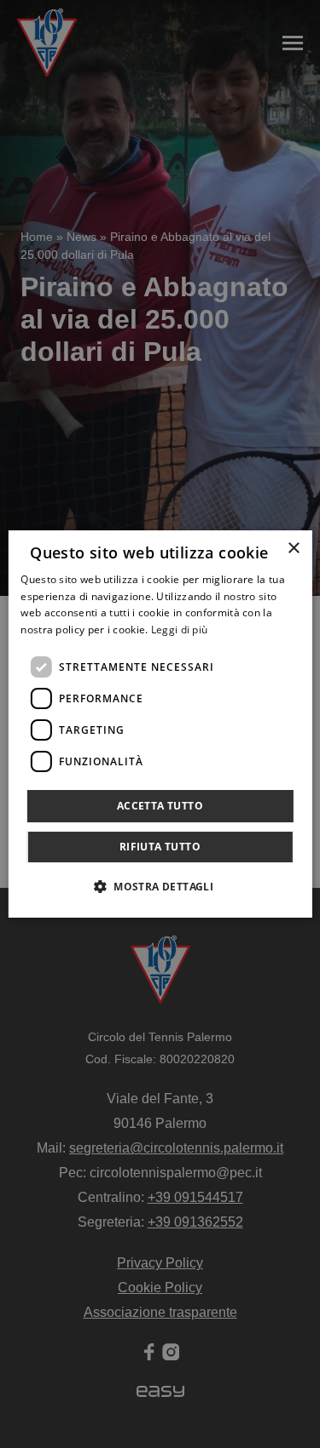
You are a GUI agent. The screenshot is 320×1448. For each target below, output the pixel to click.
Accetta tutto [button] (160, 805)
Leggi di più (179, 629)
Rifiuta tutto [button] (160, 846)
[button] (160, 886)
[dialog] (159, 724)
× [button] (293, 548)
